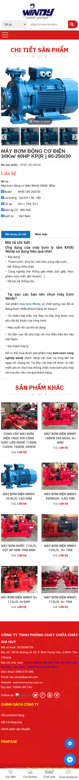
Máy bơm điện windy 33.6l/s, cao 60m (19, 496)
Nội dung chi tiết (15, 234)
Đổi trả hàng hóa (11, 722)
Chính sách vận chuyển (15, 729)
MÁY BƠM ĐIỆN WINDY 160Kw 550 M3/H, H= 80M (60, 438)
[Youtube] (50, 695)
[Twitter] (36, 695)
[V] (57, 695)
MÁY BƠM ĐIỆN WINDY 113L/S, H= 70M (60, 599)
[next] (75, 137)
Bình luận (41, 234)
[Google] (43, 695)
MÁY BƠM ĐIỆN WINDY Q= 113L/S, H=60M (18, 599)
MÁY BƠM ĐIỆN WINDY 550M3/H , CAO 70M (60, 496)
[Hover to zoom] (39, 95)
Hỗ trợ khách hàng (12, 715)
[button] (5, 34)
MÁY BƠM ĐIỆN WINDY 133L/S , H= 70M (60, 548)
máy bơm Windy (30, 304)
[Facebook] (24, 695)
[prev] (4, 137)
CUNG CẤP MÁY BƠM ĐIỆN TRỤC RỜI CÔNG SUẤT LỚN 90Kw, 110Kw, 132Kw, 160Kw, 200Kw (19, 440)
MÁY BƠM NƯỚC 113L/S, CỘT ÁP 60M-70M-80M (19, 548)
